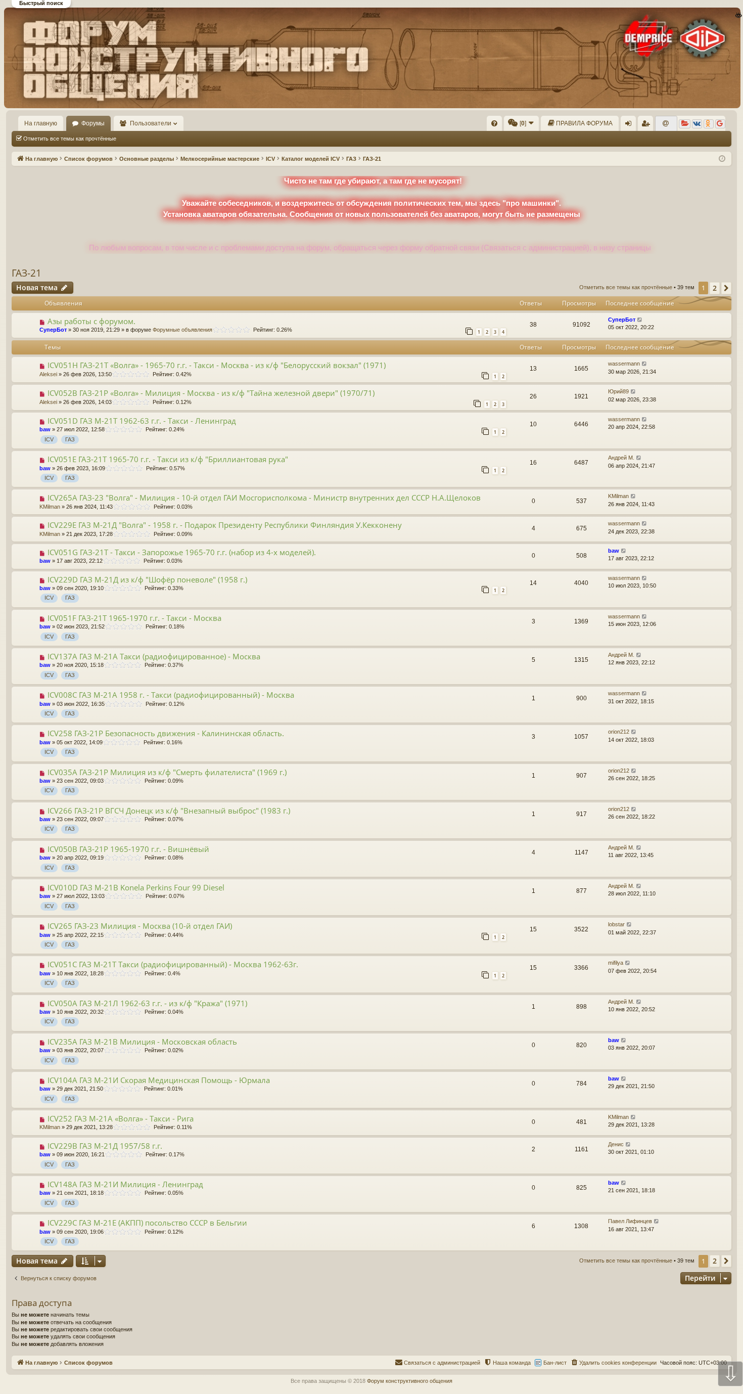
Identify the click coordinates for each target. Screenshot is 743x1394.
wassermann (624, 364)
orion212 (618, 732)
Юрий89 (618, 391)
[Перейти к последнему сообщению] (640, 320)
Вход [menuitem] (630, 125)
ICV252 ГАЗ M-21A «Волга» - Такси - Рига (121, 1118)
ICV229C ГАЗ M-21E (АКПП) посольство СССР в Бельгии (147, 1223)
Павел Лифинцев (630, 1221)
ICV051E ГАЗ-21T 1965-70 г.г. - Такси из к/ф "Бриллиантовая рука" (168, 459)
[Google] (720, 123)
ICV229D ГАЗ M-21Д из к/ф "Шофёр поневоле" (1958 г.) (147, 579)
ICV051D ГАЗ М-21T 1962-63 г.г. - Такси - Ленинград (142, 421)
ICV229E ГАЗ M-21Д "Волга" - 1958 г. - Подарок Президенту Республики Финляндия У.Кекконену (225, 525)
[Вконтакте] (697, 123)
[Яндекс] (684, 123)
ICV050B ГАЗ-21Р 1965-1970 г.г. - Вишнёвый (128, 849)
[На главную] (371, 58)
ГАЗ (70, 439)
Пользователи (150, 123)
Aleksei (48, 374)
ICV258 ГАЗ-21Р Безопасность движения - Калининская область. (166, 733)
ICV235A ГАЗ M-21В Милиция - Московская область (142, 1042)
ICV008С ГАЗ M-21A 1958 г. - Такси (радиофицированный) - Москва (171, 695)
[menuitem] (494, 123)
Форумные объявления (182, 330)
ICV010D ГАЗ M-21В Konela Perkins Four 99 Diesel (136, 887)
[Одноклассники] (709, 123)
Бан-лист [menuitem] (555, 1363)
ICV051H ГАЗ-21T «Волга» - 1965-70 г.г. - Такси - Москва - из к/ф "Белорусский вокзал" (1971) (217, 365)
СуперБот (53, 330)
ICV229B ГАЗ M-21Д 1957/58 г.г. (105, 1146)
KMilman (49, 507)
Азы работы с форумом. (91, 321)
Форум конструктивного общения (409, 1381)
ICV (49, 439)
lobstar (616, 924)
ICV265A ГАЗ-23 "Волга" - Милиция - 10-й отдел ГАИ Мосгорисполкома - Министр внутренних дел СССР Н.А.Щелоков (264, 497)
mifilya (615, 963)
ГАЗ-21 (26, 273)
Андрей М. (621, 458)
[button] (726, 288)
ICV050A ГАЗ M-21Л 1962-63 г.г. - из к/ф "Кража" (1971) (147, 1003)
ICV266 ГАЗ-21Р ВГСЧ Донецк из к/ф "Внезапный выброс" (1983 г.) (169, 810)
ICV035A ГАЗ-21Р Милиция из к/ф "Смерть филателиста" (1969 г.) (167, 772)
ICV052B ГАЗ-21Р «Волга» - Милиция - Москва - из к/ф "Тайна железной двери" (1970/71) (211, 393)
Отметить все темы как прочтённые (69, 139)
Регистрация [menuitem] (647, 125)
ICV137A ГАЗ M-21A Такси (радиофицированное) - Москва (154, 656)
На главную (40, 123)
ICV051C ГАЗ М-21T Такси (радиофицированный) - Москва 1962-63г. (173, 964)
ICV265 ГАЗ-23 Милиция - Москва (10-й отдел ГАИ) (140, 926)
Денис (616, 1144)
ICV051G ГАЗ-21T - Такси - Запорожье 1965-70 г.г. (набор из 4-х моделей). (182, 552)
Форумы (93, 123)
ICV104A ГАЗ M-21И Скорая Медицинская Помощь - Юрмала (159, 1080)
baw (45, 429)
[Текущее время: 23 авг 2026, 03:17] (722, 159)
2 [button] (715, 288)
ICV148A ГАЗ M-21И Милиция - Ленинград (125, 1184)
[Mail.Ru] (666, 124)
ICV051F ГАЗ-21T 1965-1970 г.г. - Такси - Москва (134, 618)
